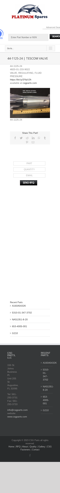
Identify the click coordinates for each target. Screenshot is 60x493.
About (25, 446)
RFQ (18, 446)
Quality (33, 446)
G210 (15, 333)
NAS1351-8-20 (20, 319)
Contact (36, 449)
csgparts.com (30, 83)
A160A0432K (19, 305)
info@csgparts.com (17, 410)
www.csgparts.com (17, 416)
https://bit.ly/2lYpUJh (20, 79)
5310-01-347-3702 (22, 312)
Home (11, 446)
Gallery (42, 446)
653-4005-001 (19, 326)
